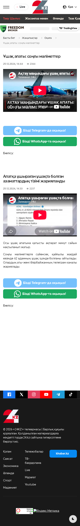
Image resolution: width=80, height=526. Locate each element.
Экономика (10, 466)
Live (27, 470)
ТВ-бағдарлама (33, 461)
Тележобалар (34, 451)
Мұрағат (30, 477)
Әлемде (58, 18)
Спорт (7, 480)
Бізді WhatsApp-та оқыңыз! (44, 141)
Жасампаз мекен (36, 18)
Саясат (8, 459)
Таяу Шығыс (11, 18)
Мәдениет (10, 487)
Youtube (30, 484)
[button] (6, 7)
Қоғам (7, 451)
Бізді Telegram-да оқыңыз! (44, 130)
